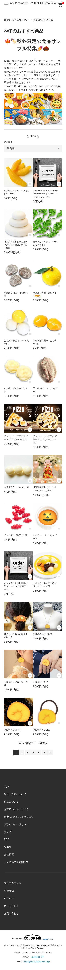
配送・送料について (15, 794)
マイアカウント (12, 883)
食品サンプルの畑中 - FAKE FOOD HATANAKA (33, 3)
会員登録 (9, 890)
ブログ (7, 832)
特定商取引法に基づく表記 (18, 816)
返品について (11, 801)
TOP (6, 786)
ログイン (9, 898)
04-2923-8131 (38, 957)
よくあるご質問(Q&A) (16, 862)
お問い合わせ (11, 913)
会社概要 (9, 854)
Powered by (17, 939)
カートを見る (11, 906)
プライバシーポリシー (16, 824)
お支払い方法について (16, 809)
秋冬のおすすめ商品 (43, 20)
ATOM (7, 847)
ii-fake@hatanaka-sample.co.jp (37, 962)
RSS (6, 839)
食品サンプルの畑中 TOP (16, 20)
